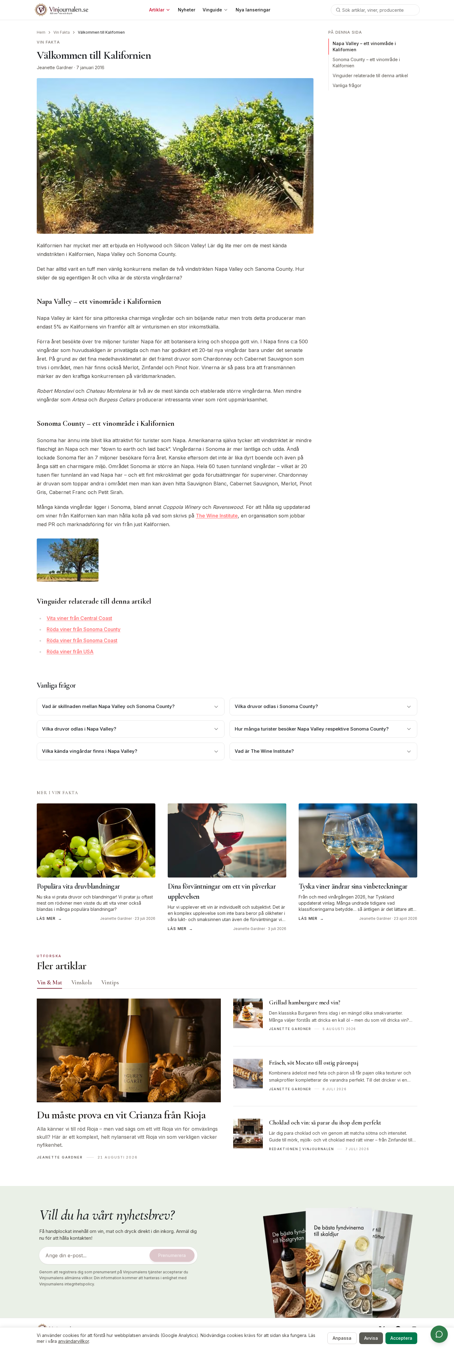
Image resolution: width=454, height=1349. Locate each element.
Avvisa (371, 1338)
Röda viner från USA (70, 651)
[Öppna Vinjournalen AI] (439, 1334)
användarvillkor (73, 1341)
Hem (41, 32)
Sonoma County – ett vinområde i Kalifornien (366, 62)
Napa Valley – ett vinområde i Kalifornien (364, 46)
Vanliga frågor (347, 85)
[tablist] (227, 984)
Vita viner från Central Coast (79, 618)
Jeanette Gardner (55, 67)
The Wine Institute (217, 516)
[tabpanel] (227, 1082)
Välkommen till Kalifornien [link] (101, 32)
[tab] (49, 982)
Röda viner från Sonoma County (83, 629)
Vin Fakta (61, 32)
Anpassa (342, 1338)
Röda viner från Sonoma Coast (82, 640)
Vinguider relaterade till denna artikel (370, 75)
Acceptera (401, 1338)
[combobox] (375, 9)
